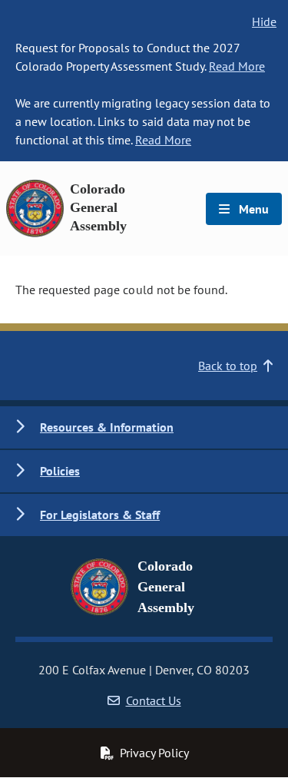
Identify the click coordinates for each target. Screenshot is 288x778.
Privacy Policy (154, 752)
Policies (60, 470)
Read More (237, 66)
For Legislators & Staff (100, 514)
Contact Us (153, 700)
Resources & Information (107, 427)
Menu (252, 209)
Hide (264, 21)
